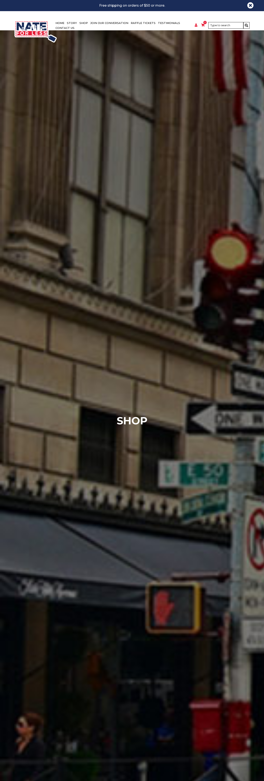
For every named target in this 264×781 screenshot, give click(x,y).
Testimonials (169, 23)
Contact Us (64, 28)
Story (72, 23)
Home (59, 23)
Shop (83, 23)
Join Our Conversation (109, 23)
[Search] (246, 25)
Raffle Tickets (143, 23)
